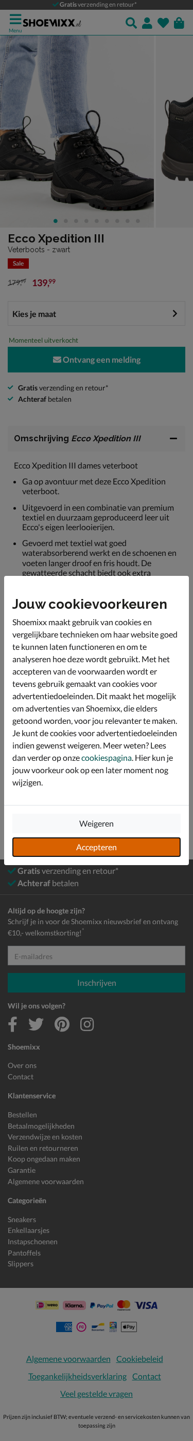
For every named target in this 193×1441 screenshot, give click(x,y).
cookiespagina (106, 757)
